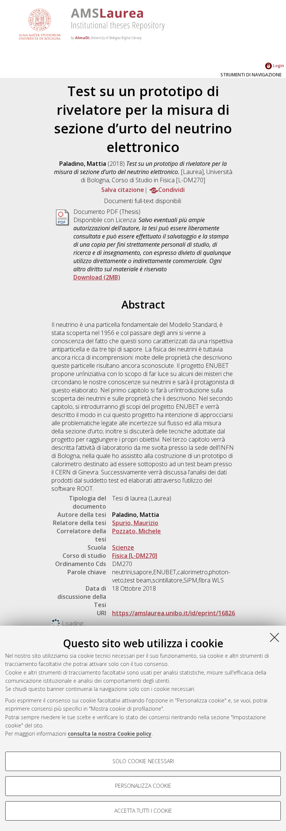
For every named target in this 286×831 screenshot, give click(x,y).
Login (278, 65)
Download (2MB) (96, 277)
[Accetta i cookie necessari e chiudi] (274, 637)
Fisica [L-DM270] (134, 556)
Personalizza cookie (143, 785)
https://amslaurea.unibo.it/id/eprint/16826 (173, 613)
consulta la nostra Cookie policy (110, 733)
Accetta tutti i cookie (143, 810)
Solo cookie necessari (143, 761)
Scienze (123, 547)
